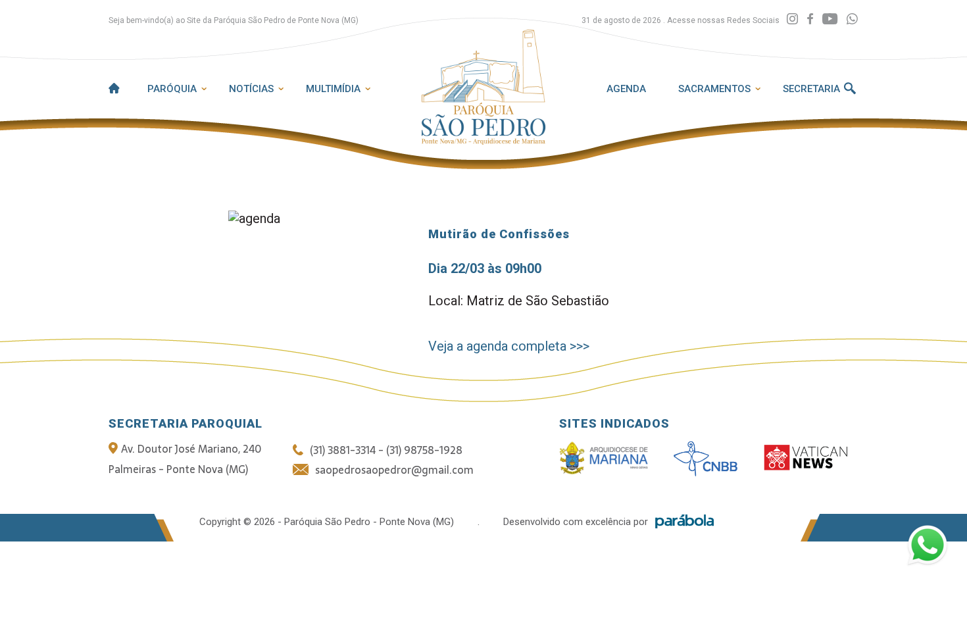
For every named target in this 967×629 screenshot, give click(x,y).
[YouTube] (830, 19)
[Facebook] (810, 19)
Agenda (626, 89)
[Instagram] (792, 19)
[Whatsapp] (852, 19)
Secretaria (811, 89)
